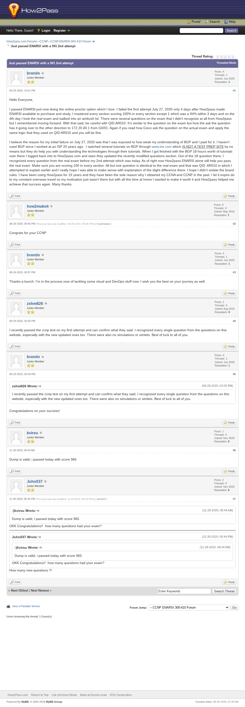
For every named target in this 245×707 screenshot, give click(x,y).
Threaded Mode (226, 62)
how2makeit (38, 206)
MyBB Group (54, 701)
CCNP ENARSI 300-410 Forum (70, 41)
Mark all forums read (93, 695)
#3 (234, 272)
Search (215, 21)
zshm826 (35, 304)
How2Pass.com (18, 695)
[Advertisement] (122, 652)
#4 (234, 320)
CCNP (43, 41)
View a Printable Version (26, 606)
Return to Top (40, 695)
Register (60, 30)
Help (232, 21)
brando (33, 73)
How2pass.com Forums (21, 41)
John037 (35, 481)
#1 (234, 90)
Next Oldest (19, 590)
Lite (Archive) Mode (64, 695)
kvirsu (32, 433)
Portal (196, 21)
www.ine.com (162, 146)
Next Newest (40, 590)
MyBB (25, 701)
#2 (234, 223)
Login (46, 30)
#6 (234, 450)
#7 (234, 498)
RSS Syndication (121, 695)
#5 (234, 374)
